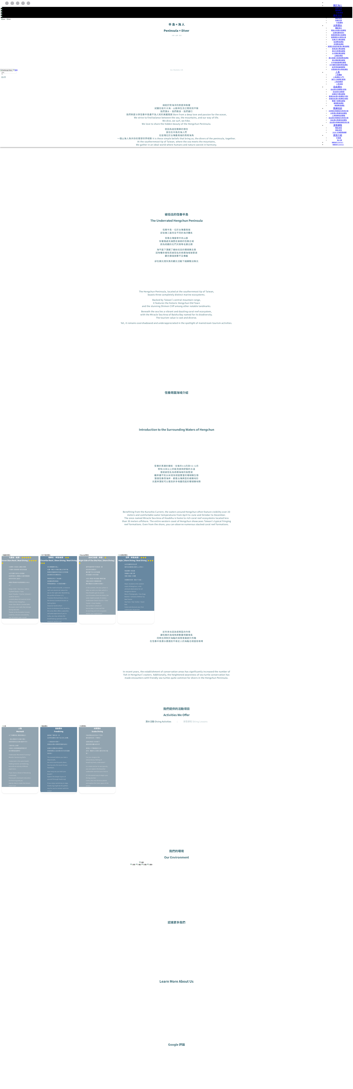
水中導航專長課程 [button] (338, 53)
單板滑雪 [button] (338, 130)
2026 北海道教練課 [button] (339, 132)
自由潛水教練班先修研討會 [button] (338, 118)
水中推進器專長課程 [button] (338, 62)
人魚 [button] (337, 72)
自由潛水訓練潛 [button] (338, 91)
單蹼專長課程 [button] (339, 103)
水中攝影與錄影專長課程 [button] (338, 65)
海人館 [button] (339, 140)
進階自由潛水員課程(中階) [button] (338, 96)
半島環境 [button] (339, 12)
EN (2, 77)
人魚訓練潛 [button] (338, 81)
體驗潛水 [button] (338, 28)
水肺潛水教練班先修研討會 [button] (338, 111)
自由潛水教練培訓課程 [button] (338, 120)
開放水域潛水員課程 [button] (338, 30)
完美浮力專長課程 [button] (338, 39)
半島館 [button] (338, 138)
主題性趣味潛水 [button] (338, 32)
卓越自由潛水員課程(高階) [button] (338, 98)
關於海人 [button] (337, 5)
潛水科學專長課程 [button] (338, 51)
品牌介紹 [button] (338, 8)
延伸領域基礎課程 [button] (338, 67)
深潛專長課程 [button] (339, 44)
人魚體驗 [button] (338, 75)
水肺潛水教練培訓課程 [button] (338, 113)
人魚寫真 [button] (339, 84)
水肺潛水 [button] (337, 25)
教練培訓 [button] (337, 108)
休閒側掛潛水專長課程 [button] (339, 69)
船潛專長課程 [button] (339, 42)
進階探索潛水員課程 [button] (338, 35)
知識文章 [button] (338, 20)
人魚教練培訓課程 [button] (338, 115)
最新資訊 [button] (338, 18)
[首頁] (15, 70)
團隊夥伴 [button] (338, 10)
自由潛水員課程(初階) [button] (339, 89)
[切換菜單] (6, 70)
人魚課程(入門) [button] (338, 77)
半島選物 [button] (339, 22)
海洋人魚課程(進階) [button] (338, 79)
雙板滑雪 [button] (338, 128)
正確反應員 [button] (338, 55)
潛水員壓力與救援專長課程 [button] (338, 58)
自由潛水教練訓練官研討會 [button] (339, 122)
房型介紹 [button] (337, 135)
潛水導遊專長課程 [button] (338, 60)
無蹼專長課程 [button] (339, 105)
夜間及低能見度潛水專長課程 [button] (338, 46)
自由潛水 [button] (337, 86)
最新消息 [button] (337, 15)
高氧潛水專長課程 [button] (338, 48)
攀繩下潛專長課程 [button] (338, 101)
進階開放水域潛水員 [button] (338, 37)
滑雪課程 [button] (337, 125)
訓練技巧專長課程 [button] (338, 94)
